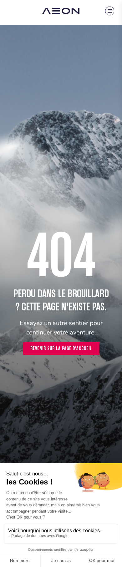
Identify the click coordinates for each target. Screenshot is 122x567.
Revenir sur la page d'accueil (61, 348)
